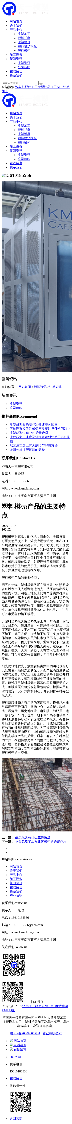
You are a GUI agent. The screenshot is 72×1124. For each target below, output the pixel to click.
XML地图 (8, 1010)
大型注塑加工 (47, 87)
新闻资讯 (16, 58)
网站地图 (61, 1006)
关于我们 (16, 25)
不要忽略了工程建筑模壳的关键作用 (40, 841)
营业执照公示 (52, 1033)
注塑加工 (24, 34)
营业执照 (16, 895)
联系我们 (16, 75)
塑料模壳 (24, 50)
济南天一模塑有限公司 (38, 1006)
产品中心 (16, 29)
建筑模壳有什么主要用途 (32, 837)
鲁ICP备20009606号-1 (25, 1033)
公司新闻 (24, 67)
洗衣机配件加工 (26, 87)
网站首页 (16, 21)
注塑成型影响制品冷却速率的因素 (34, 424)
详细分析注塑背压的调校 (27, 449)
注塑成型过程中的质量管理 (29, 433)
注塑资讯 (24, 63)
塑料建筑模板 (27, 46)
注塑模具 (24, 42)
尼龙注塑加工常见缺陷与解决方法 (34, 445)
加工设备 (16, 54)
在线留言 (16, 71)
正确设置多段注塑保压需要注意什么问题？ (40, 428)
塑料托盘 (24, 38)
